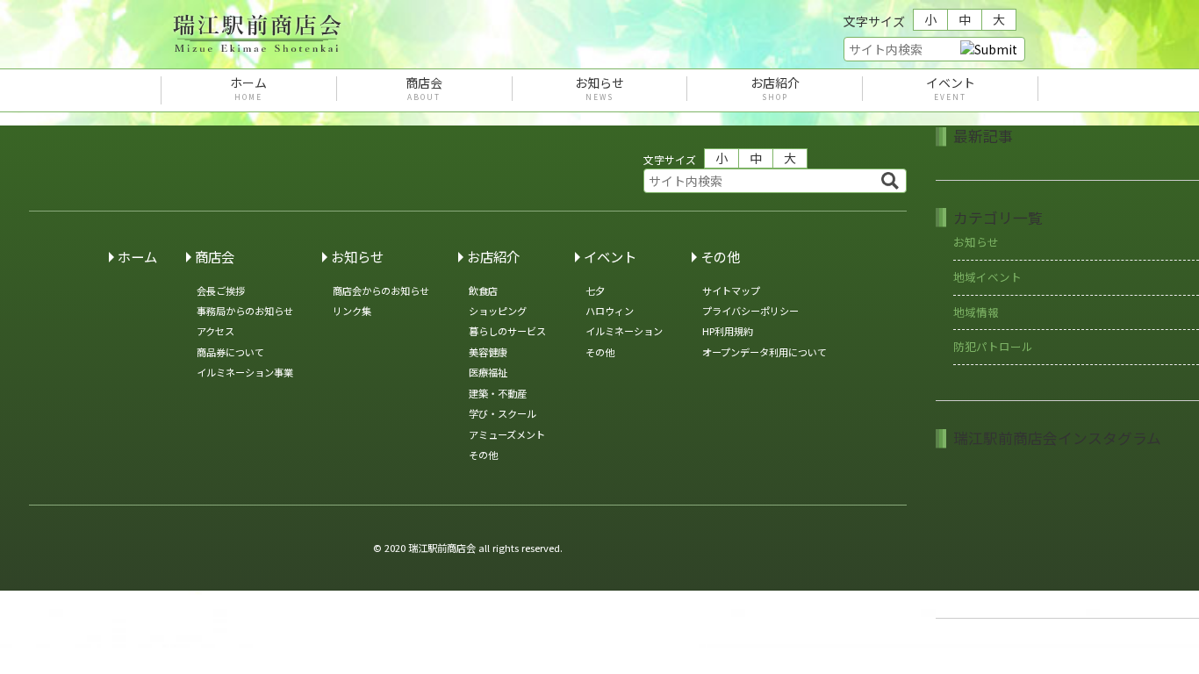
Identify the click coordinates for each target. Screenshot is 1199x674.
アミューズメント (507, 434)
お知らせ (599, 88)
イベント (950, 88)
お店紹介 (775, 88)
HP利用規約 (727, 331)
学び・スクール (502, 413)
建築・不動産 (498, 393)
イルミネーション (624, 331)
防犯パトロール (993, 346)
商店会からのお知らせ (381, 290)
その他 (483, 455)
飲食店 (483, 290)
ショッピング (498, 311)
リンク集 (352, 311)
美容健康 (488, 352)
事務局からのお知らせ (245, 311)
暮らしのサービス (507, 331)
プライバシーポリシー (750, 311)
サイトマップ (731, 290)
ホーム (248, 88)
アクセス (215, 331)
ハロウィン (609, 311)
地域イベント (987, 277)
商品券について (230, 352)
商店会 (424, 88)
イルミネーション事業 (245, 372)
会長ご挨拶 (221, 290)
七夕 (595, 290)
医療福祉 (488, 372)
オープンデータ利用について (764, 352)
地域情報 (976, 312)
